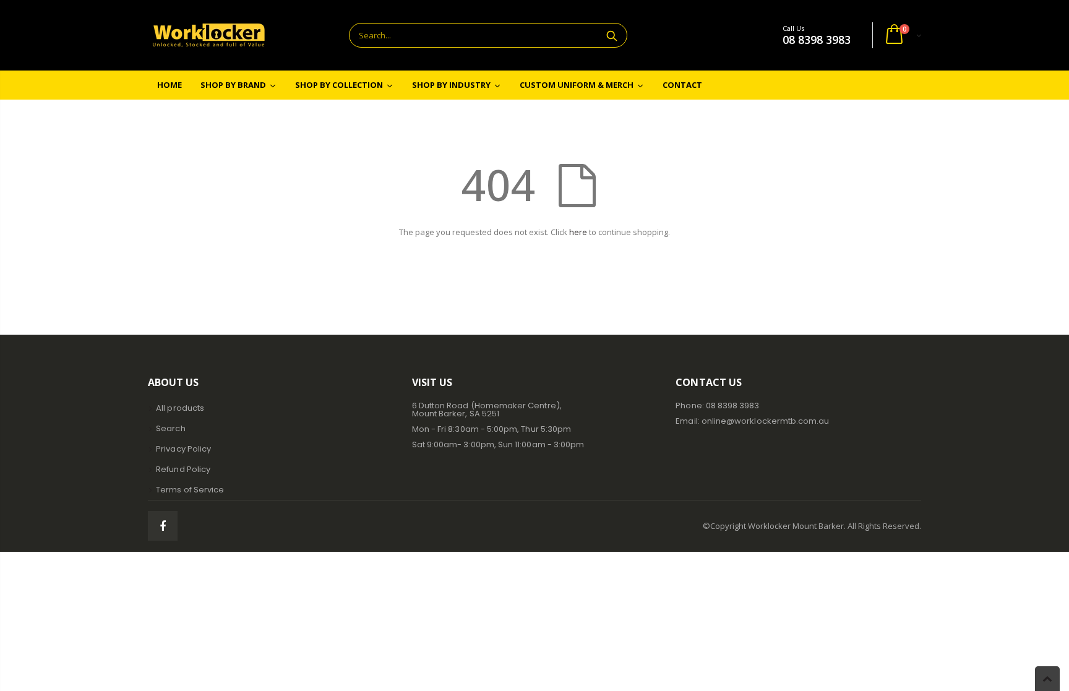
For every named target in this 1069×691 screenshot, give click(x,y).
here (578, 232)
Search (611, 35)
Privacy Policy (183, 449)
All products (180, 408)
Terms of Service (190, 490)
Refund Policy (183, 469)
